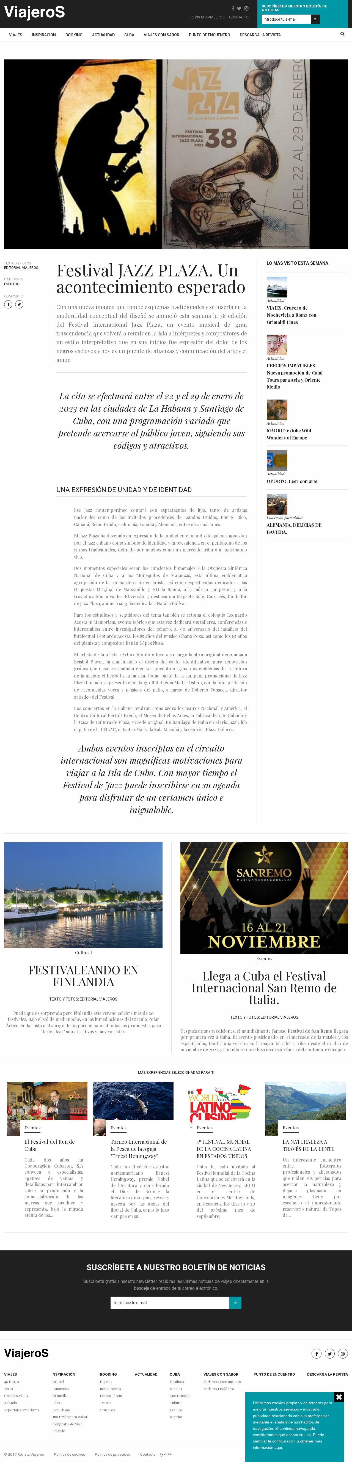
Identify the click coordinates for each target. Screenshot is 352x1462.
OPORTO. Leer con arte (292, 481)
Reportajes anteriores (21, 1410)
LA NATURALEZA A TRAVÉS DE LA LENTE (222, 1145)
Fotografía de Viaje (66, 1424)
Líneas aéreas (111, 1396)
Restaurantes (110, 1389)
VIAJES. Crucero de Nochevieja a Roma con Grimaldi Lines (292, 315)
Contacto (239, 17)
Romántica (60, 1389)
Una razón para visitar (285, 517)
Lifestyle (58, 1431)
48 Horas (11, 1382)
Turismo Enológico (219, 1389)
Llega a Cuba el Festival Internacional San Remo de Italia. (264, 987)
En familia (59, 1396)
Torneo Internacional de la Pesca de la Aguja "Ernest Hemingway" (52, 1148)
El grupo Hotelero (302, 1174)
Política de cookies (69, 1454)
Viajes (15, 35)
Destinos (177, 1382)
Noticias (176, 1417)
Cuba (129, 35)
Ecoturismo (60, 1410)
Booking (73, 35)
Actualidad (103, 35)
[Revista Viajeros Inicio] (34, 12)
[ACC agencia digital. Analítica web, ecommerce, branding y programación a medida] (166, 1454)
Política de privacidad (112, 1454)
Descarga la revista (260, 35)
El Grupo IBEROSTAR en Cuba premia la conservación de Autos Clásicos (311, 1152)
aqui (278, 1447)
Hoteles (106, 1382)
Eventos (11, 284)
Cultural (83, 952)
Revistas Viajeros (208, 17)
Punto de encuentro (209, 35)
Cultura (176, 1403)
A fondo (10, 1403)
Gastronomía (180, 1396)
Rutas (8, 1389)
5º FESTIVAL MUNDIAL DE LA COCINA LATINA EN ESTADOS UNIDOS (138, 1148)
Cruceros (107, 1410)
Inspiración (44, 35)
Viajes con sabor (161, 35)
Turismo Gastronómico (222, 1382)
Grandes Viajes (16, 1396)
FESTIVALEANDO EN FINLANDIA (83, 975)
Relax (55, 1403)
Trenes (105, 1403)
